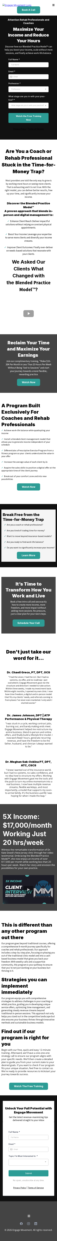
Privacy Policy (19, 1188)
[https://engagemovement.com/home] (16, 5)
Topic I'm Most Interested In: (23, 1156)
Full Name (14, 59)
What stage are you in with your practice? (26, 98)
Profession (14, 83)
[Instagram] (28, 1223)
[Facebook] (21, 1223)
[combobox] (28, 89)
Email (11, 71)
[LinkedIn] (35, 1223)
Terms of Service (36, 1188)
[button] (53, 5)
